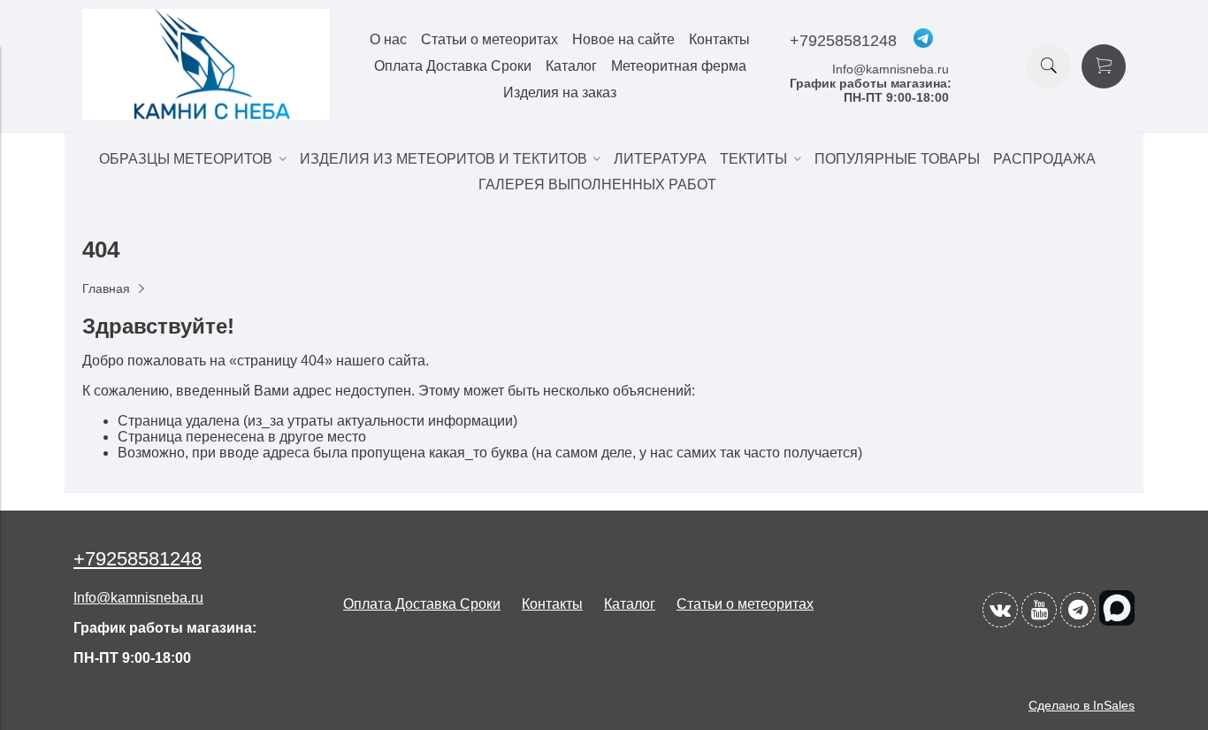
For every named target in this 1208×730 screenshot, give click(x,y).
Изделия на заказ (559, 92)
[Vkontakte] (1000, 609)
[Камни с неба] (206, 115)
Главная (106, 288)
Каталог (571, 65)
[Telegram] (1078, 609)
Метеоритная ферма (678, 65)
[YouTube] (1039, 609)
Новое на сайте (623, 39)
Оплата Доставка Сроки (452, 65)
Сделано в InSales (1081, 705)
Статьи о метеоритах (489, 39)
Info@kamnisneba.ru (890, 69)
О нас (388, 39)
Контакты (719, 39)
